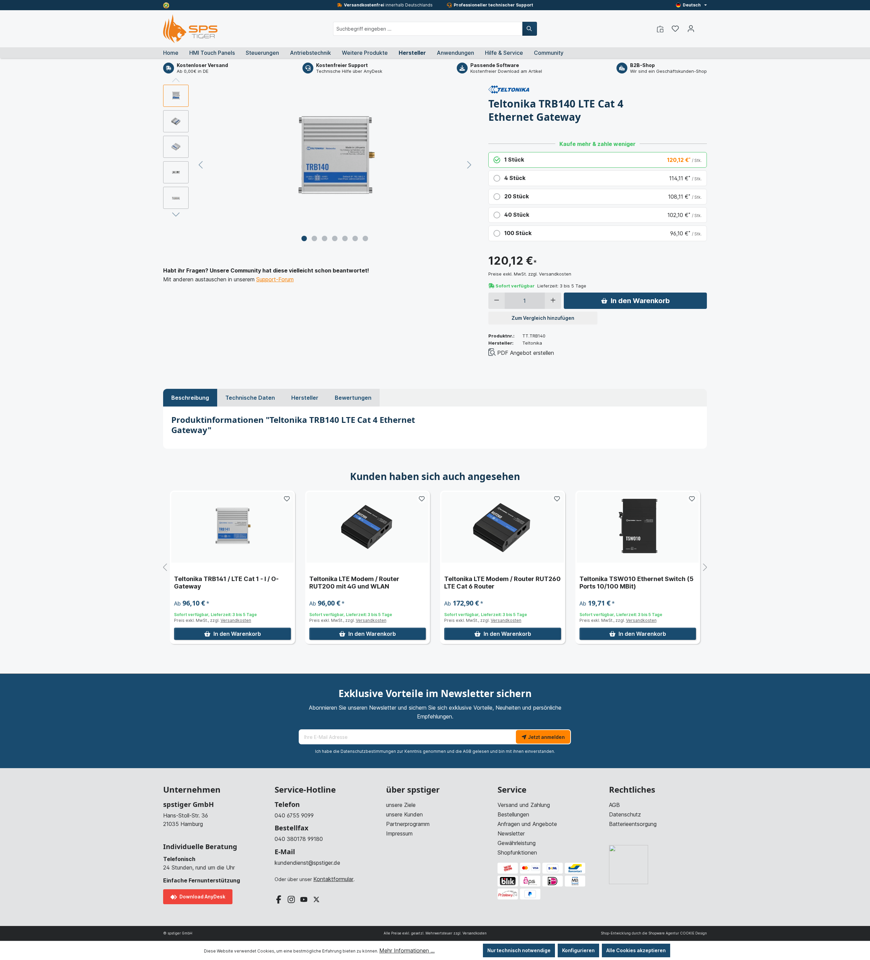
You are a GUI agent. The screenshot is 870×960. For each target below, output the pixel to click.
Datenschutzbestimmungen (368, 751)
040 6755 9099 (294, 815)
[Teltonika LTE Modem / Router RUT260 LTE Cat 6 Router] (502, 527)
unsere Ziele (401, 804)
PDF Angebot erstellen (525, 352)
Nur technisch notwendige (519, 950)
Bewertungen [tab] (353, 397)
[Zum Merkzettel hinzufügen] (287, 498)
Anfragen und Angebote (527, 824)
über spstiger (413, 789)
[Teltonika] (508, 88)
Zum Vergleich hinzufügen (542, 318)
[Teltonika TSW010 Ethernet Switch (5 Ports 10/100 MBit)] (638, 527)
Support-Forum (275, 279)
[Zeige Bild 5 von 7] (345, 238)
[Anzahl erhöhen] (553, 301)
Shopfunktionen (517, 852)
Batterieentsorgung (633, 824)
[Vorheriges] (200, 165)
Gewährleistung (517, 843)
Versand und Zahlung (524, 804)
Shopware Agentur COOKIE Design (677, 933)
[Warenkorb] (703, 26)
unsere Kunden (404, 814)
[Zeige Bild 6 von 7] (355, 238)
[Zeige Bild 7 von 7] (365, 238)
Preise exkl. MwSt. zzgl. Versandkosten (529, 274)
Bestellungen (513, 814)
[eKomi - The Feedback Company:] (166, 4)
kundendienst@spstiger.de (307, 862)
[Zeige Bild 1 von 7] (304, 238)
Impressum (399, 833)
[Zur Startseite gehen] (190, 28)
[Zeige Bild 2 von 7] (314, 238)
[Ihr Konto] (691, 28)
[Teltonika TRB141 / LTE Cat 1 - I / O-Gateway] (232, 527)
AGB (467, 751)
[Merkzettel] (675, 28)
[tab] (190, 398)
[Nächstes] (469, 165)
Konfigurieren (578, 950)
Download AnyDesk (201, 896)
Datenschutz (625, 814)
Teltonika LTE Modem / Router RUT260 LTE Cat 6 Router (502, 582)
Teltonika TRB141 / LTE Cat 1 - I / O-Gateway (226, 582)
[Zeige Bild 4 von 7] (334, 238)
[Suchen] (529, 29)
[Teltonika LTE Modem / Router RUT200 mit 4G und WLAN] (368, 527)
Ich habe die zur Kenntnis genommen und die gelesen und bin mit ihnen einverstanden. (435, 751)
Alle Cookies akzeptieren (636, 950)
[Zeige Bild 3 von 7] (324, 238)
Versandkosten (236, 620)
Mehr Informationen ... (407, 950)
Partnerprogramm (408, 824)
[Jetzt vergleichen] (660, 28)
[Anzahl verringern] (496, 301)
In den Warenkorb (640, 301)
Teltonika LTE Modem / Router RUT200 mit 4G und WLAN (354, 582)
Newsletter (511, 833)
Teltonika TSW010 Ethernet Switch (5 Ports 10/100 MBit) (636, 582)
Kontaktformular (333, 879)
